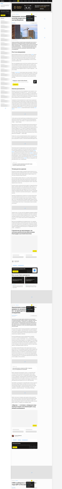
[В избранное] (23, 271)
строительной (17, 72)
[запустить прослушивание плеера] (33, 14)
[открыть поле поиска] (50, 1)
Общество (27, 271)
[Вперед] (38, 243)
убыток (35, 141)
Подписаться (15, 84)
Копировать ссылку (34, 302)
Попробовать (28, 20)
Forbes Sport (14, 271)
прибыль (31, 139)
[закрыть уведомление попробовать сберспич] (33, 16)
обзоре (32, 54)
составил (25, 144)
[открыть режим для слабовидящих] (31, 14)
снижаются (19, 107)
